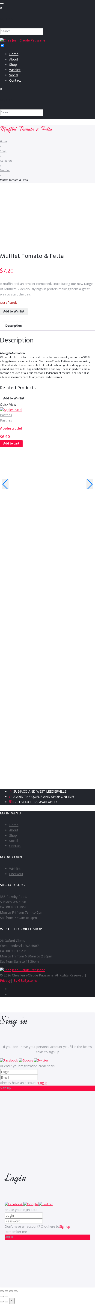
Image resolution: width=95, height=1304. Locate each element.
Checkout (16, 874)
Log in (42, 1083)
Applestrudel (11, 429)
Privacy (5, 980)
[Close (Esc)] (16, 1291)
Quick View (8, 404)
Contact (15, 80)
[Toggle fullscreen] (6, 1291)
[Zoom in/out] (2, 1291)
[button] (9, 1060)
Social (13, 75)
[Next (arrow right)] (6, 1296)
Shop (13, 64)
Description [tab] (14, 325)
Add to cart (11, 443)
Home (13, 54)
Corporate (6, 161)
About (13, 59)
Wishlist (15, 70)
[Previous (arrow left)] (2, 1296)
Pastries (6, 415)
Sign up (64, 1226)
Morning (5, 170)
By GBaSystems (25, 980)
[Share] (11, 1291)
